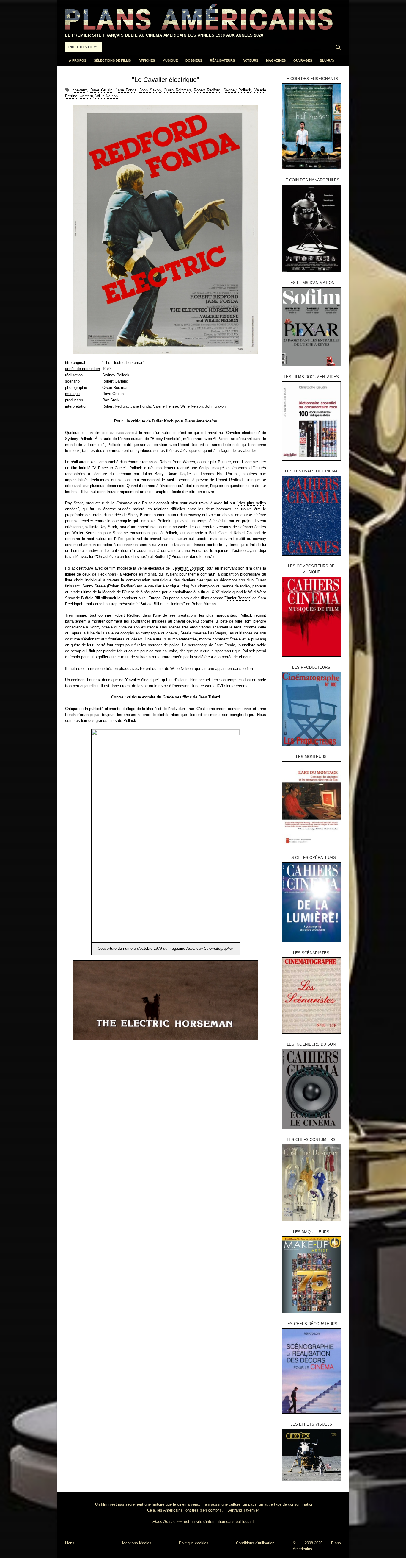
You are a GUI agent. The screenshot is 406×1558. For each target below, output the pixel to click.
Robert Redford (207, 90)
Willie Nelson (106, 96)
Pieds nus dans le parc (191, 556)
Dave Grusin (101, 90)
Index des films (83, 47)
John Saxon (149, 90)
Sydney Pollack (237, 90)
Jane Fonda (126, 90)
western (86, 96)
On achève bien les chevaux (121, 556)
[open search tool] (338, 47)
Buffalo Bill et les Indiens (161, 604)
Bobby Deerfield (165, 438)
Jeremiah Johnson (188, 568)
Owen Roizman (177, 90)
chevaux (80, 90)
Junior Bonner (238, 598)
